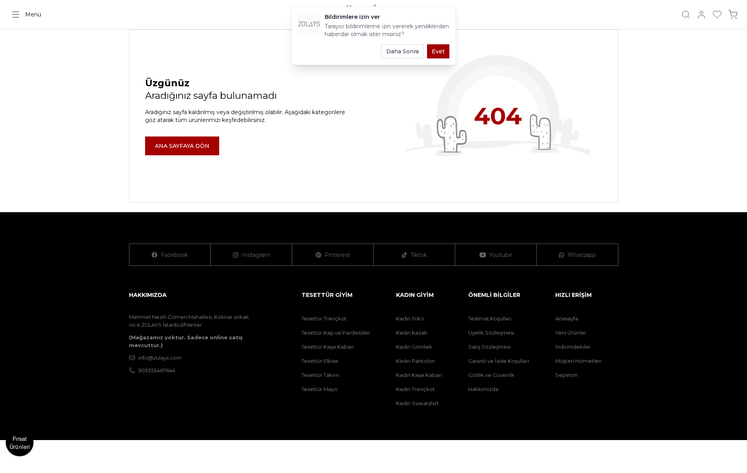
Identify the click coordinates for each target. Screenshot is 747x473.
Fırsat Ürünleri (19, 442)
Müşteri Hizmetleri (578, 361)
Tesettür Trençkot (324, 318)
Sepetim (566, 375)
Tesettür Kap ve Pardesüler (336, 332)
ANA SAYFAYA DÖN (182, 145)
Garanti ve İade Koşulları (498, 361)
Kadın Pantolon (415, 361)
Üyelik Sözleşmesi (491, 332)
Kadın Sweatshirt (417, 403)
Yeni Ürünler (570, 332)
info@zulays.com (160, 358)
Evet (438, 51)
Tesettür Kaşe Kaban (328, 347)
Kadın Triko (410, 318)
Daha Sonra (402, 51)
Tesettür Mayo (320, 389)
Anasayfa (566, 318)
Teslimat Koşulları (489, 318)
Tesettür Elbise (320, 361)
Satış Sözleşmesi (489, 347)
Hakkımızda (483, 389)
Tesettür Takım (320, 375)
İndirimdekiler (573, 347)
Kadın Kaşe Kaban (419, 375)
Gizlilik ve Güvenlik (491, 375)
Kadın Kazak (411, 332)
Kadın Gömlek (414, 347)
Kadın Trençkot (415, 389)
